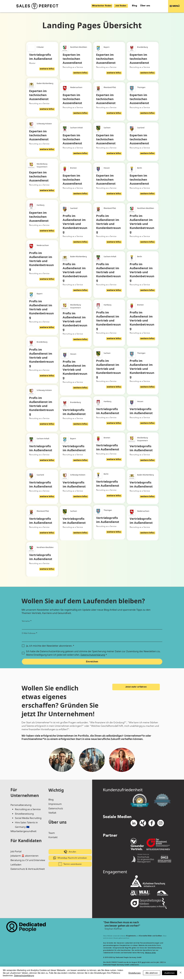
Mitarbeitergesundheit (23, 831)
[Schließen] (180, 973)
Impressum (55, 804)
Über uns (57, 822)
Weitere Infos (150, 953)
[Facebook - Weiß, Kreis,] (151, 823)
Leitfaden (15, 864)
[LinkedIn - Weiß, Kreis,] (134, 823)
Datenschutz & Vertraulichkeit (27, 868)
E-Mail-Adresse (29, 633)
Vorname (26, 621)
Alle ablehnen (151, 972)
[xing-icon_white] (142, 823)
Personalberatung (20, 805)
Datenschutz (55, 808)
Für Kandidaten (26, 840)
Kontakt (52, 837)
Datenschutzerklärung (24, 975)
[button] (176, 6)
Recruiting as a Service (28, 809)
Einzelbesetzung (24, 813)
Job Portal (15, 851)
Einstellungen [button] (135, 972)
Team (51, 833)
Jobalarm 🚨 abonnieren (24, 855)
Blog (50, 799)
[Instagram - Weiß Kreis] (160, 823)
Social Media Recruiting (28, 818)
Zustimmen (169, 972)
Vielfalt (52, 812)
